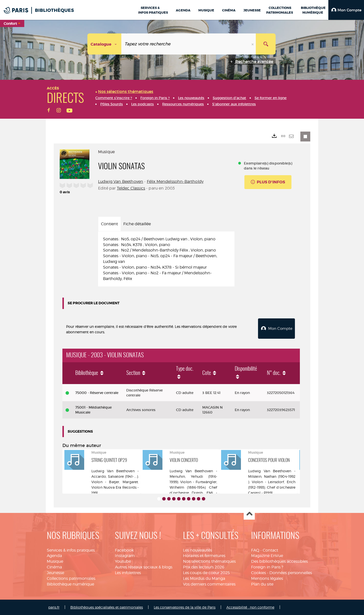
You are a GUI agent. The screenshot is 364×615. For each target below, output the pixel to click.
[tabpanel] (166, 259)
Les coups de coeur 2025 (206, 572)
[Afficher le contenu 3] (169, 499)
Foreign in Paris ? (267, 567)
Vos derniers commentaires (209, 584)
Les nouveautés (197, 550)
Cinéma (54, 567)
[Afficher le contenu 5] (179, 499)
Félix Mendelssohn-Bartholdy (175, 181)
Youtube (123, 561)
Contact (270, 550)
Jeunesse (55, 572)
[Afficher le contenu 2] (164, 499)
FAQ (255, 550)
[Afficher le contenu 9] (198, 499)
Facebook (124, 550)
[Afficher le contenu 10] (203, 499)
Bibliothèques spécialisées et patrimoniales (106, 607)
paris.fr (53, 607)
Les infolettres (128, 572)
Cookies (258, 572)
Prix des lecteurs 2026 (203, 567)
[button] (346, 10)
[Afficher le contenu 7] (188, 499)
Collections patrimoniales (71, 578)
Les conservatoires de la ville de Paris (184, 607)
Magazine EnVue (267, 555)
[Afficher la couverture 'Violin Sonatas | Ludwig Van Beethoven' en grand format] (74, 163)
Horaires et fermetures (204, 555)
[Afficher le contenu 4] (174, 499)
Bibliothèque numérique (70, 584)
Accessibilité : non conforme (250, 607)
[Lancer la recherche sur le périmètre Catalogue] (266, 44)
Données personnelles (290, 572)
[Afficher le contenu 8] (193, 499)
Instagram (125, 555)
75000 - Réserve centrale (96, 393)
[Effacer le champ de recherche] (253, 44)
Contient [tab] (109, 224)
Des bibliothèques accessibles (279, 561)
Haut (249, 514)
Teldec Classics (131, 188)
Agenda (54, 555)
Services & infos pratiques (71, 550)
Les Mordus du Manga (204, 578)
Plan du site (262, 584)
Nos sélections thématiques (209, 561)
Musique (55, 561)
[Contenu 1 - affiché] (159, 499)
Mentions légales (267, 578)
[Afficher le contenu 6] (183, 499)
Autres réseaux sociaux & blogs (143, 567)
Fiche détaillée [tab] (137, 224)
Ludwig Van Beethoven (120, 181)
